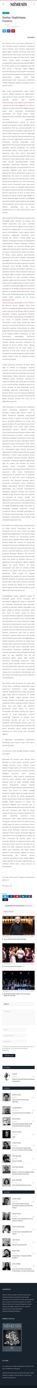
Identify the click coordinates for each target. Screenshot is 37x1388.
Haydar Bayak (16, 1198)
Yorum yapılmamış (14, 26)
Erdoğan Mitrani (17, 1108)
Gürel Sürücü (16, 1240)
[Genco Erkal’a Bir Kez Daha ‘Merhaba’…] (18, 926)
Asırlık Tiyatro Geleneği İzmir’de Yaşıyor (22, 1233)
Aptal (13, 1137)
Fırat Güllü (28, 906)
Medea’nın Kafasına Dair (19, 1245)
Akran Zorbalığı (17, 1161)
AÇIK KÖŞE (7, 1192)
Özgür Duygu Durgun (18, 1226)
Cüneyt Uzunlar (16, 1132)
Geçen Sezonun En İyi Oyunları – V (14, 966)
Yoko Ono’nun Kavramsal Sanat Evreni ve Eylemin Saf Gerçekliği (22, 1149)
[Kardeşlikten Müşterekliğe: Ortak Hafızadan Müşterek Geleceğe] (18, 981)
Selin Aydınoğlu (17, 1180)
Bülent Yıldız (16, 1251)
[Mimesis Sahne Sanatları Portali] (18, 4)
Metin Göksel (16, 1119)
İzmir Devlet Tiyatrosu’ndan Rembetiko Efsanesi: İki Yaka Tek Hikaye (22, 1206)
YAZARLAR (7, 1088)
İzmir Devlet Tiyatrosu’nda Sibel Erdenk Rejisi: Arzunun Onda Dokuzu (23, 1270)
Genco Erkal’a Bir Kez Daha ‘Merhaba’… (15, 939)
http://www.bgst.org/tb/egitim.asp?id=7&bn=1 (18, 303)
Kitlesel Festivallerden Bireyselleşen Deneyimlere (23, 1080)
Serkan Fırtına (16, 1143)
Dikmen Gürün (16, 1095)
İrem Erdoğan (16, 1264)
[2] (20, 520)
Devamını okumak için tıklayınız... (11, 1311)
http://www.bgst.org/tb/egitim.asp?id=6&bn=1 (18, 102)
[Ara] (34, 4)
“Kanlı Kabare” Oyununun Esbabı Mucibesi (21, 1257)
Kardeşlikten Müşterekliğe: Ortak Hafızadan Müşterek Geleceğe (22, 1125)
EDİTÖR (14, 1074)
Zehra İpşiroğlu (16, 1156)
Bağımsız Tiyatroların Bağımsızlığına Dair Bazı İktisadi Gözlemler (23, 1173)
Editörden (6, 1067)
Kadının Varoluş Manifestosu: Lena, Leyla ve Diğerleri (22, 1220)
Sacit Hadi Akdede (17, 1167)
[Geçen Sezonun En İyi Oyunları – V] (18, 953)
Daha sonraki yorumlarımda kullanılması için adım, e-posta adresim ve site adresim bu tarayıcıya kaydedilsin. (18, 1048)
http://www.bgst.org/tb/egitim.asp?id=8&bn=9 (18, 317)
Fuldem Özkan (16, 1213)
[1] (12, 452)
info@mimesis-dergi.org (13, 1368)
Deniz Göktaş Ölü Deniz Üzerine (21, 1185)
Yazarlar (6, 13)
